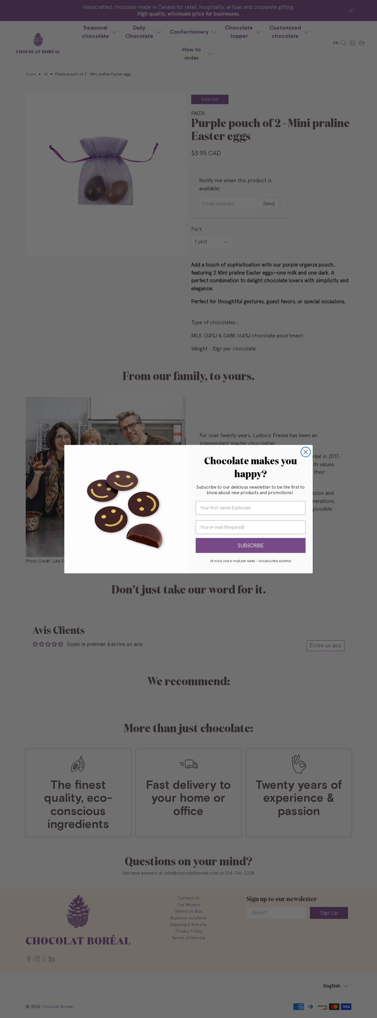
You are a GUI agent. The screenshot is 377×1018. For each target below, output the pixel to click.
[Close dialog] (305, 452)
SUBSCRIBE (251, 545)
